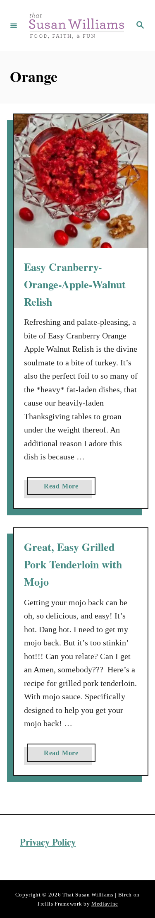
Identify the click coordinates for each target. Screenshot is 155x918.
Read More (64, 488)
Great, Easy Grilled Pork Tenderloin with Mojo (73, 564)
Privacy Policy (48, 842)
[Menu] (13, 25)
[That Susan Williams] (76, 25)
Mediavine (104, 904)
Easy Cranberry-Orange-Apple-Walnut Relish (75, 284)
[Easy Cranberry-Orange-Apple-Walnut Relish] (81, 181)
